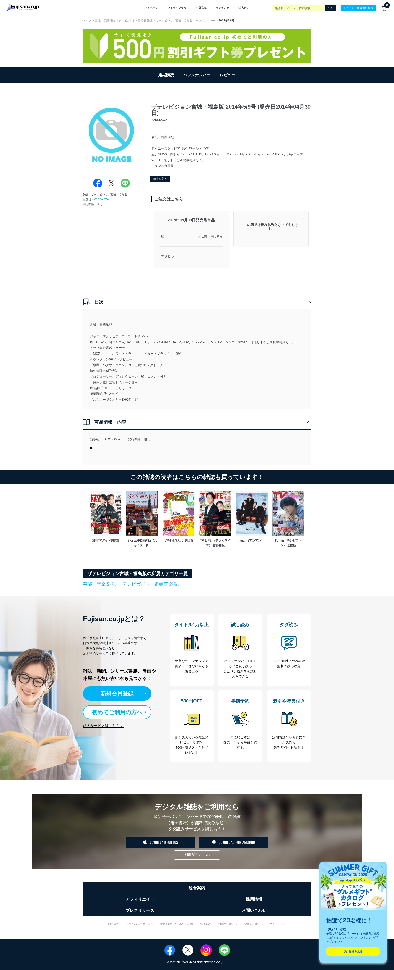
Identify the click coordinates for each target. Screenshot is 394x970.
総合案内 (197, 888)
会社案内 (205, 923)
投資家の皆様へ (253, 923)
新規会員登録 (117, 693)
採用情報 (254, 899)
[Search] (330, 8)
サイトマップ (278, 923)
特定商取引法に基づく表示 (176, 923)
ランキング (222, 7)
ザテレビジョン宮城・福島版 (174, 20)
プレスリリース (140, 910)
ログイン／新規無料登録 (358, 7)
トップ (87, 20)
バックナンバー (205, 20)
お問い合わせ (254, 910)
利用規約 (113, 923)
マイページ (151, 7)
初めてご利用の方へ (117, 712)
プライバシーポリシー (139, 923)
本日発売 (201, 7)
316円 (202, 237)
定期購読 (166, 75)
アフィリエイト (140, 899)
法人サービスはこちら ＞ (103, 726)
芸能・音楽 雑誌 (105, 20)
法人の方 (243, 7)
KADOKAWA (102, 199)
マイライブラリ (177, 7)
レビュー (227, 75)
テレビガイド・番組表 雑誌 (135, 20)
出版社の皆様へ (227, 923)
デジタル (167, 256)
